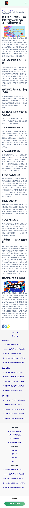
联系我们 (14, 461)
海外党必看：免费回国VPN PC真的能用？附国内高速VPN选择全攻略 (14, 358)
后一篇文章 (15, 336)
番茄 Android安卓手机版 (14, 442)
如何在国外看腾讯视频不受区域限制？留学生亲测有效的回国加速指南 (14, 390)
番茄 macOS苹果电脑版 (14, 435)
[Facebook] (3, 326)
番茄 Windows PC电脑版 (14, 431)
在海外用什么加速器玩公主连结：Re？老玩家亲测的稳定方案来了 (14, 404)
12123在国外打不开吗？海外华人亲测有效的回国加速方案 (14, 381)
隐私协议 (14, 454)
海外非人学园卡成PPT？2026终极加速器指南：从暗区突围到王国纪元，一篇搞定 (14, 413)
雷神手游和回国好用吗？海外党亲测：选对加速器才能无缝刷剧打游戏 (14, 344)
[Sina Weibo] (8, 326)
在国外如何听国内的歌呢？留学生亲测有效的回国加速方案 (14, 386)
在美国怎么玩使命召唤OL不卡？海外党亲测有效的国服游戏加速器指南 (14, 409)
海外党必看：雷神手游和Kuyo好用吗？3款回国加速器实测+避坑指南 (14, 353)
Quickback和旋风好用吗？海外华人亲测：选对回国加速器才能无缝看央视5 (14, 349)
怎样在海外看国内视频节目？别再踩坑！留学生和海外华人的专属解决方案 (14, 372)
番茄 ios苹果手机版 (14, 438)
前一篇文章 (15, 332)
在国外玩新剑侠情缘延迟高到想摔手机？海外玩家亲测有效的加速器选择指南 (14, 418)
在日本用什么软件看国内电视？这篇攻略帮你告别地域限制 (14, 377)
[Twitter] (5, 326)
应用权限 (14, 457)
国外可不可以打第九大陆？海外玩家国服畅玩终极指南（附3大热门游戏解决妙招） (14, 400)
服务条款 (14, 450)
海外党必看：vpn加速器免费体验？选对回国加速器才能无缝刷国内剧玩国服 (14, 362)
